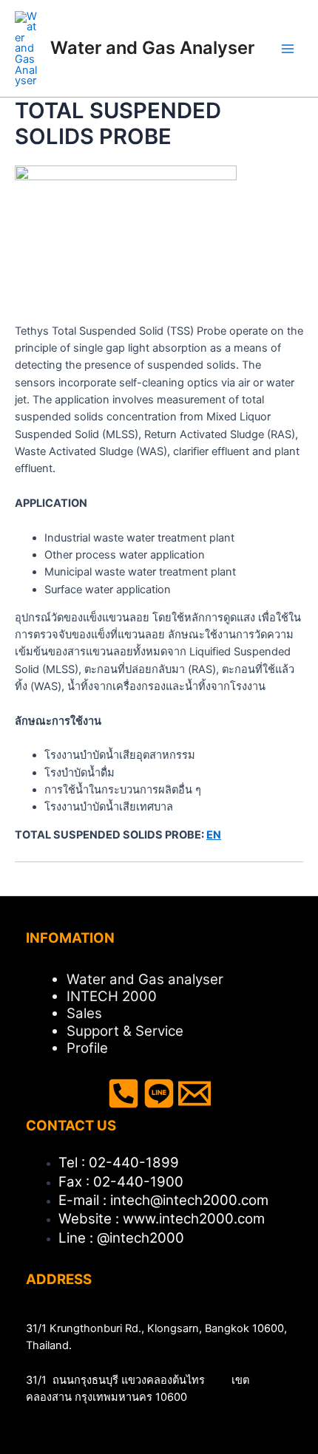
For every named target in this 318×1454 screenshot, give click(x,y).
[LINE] (159, 1093)
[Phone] (123, 1093)
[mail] (194, 1093)
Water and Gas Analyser (152, 47)
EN (213, 835)
